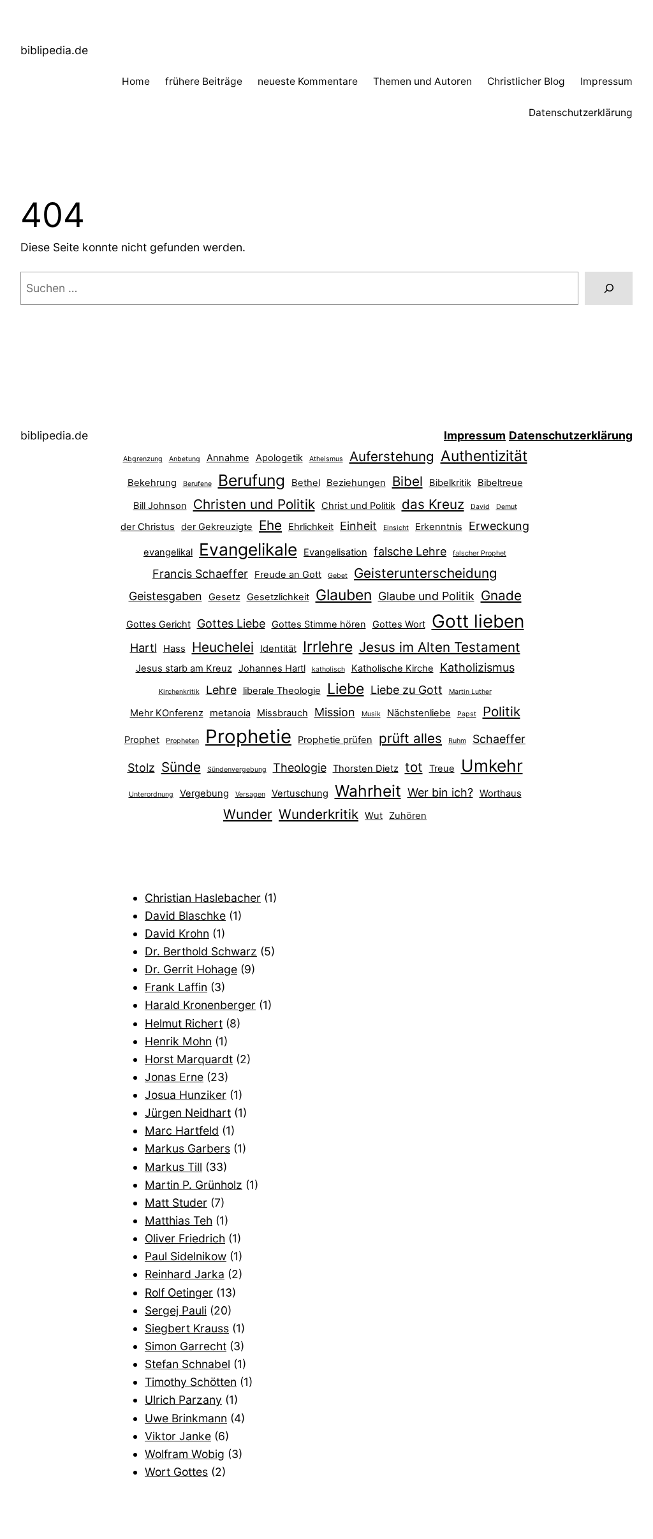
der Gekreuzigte (217, 527)
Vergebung (204, 793)
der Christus (148, 527)
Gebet (338, 575)
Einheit (358, 526)
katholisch (328, 669)
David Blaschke (185, 915)
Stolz (141, 767)
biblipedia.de (54, 50)
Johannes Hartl (271, 668)
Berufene (197, 484)
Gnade (501, 595)
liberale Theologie (282, 690)
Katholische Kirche (392, 668)
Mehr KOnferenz (166, 713)
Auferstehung (391, 456)
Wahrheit (368, 790)
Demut (506, 507)
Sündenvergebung (237, 769)
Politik (501, 711)
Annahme (228, 458)
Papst (466, 714)
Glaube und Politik (426, 596)
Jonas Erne (174, 1077)
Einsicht (396, 528)
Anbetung (184, 459)
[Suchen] (609, 288)
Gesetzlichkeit (278, 597)
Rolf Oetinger (179, 1292)
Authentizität (484, 456)
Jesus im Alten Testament (439, 647)
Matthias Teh (178, 1220)
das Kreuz (433, 504)
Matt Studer (176, 1202)
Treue (442, 768)
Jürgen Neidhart (188, 1112)
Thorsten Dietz (366, 768)
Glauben (344, 595)
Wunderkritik (318, 814)
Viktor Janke (178, 1436)
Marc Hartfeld (182, 1130)
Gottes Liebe (231, 623)
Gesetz (224, 597)
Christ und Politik (358, 506)
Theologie (299, 767)
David (480, 507)
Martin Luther (470, 692)
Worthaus (501, 793)
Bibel (407, 481)
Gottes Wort (398, 624)
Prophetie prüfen (335, 740)
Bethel (305, 483)
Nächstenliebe (419, 713)
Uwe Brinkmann (186, 1418)
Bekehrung (152, 483)
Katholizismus (477, 667)
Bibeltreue (500, 483)
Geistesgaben (165, 596)
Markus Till (173, 1167)
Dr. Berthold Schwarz (201, 951)
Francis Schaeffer (200, 573)
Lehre (221, 689)
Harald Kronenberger (200, 1005)
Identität (278, 648)
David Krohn (177, 933)
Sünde (181, 767)
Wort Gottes (176, 1471)
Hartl (143, 647)
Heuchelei (223, 647)
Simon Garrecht (185, 1346)
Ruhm (457, 741)
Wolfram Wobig (184, 1454)
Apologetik (279, 458)
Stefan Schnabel (187, 1364)
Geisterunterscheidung (425, 573)
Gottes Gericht (158, 624)
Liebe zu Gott (407, 689)
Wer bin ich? (440, 792)
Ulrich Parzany (183, 1399)
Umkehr (492, 765)
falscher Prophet (479, 553)
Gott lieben (478, 621)
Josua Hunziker (185, 1094)
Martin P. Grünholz (193, 1184)
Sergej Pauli (176, 1310)
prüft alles (410, 738)
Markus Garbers (187, 1148)
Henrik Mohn (178, 1041)
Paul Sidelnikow (185, 1256)
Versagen (250, 794)
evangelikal (168, 552)
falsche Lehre (410, 551)
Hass (174, 648)
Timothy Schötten (191, 1381)
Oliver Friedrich (185, 1238)
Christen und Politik (254, 504)
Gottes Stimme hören (319, 624)
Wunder (247, 814)
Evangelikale (248, 549)
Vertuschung (300, 793)
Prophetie (248, 736)
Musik (371, 714)
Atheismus (326, 459)
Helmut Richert (184, 1023)
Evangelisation (335, 552)
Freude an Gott (287, 574)
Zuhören (408, 815)
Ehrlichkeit (311, 527)
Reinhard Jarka (184, 1274)
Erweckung (499, 526)
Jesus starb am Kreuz (184, 668)
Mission (334, 712)
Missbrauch (282, 713)
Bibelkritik (450, 483)
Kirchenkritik (179, 692)
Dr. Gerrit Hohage (191, 969)
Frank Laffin (176, 987)
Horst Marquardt (189, 1059)
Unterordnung (151, 794)
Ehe (270, 525)
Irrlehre (328, 647)
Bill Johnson (160, 506)
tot (414, 767)
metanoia (230, 713)
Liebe (345, 689)
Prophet (141, 740)
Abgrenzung (143, 459)
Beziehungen (356, 483)
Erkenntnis (438, 527)
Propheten (182, 741)
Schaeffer (499, 739)
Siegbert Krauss (187, 1328)
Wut (374, 815)
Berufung (251, 480)
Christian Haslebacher (203, 897)
